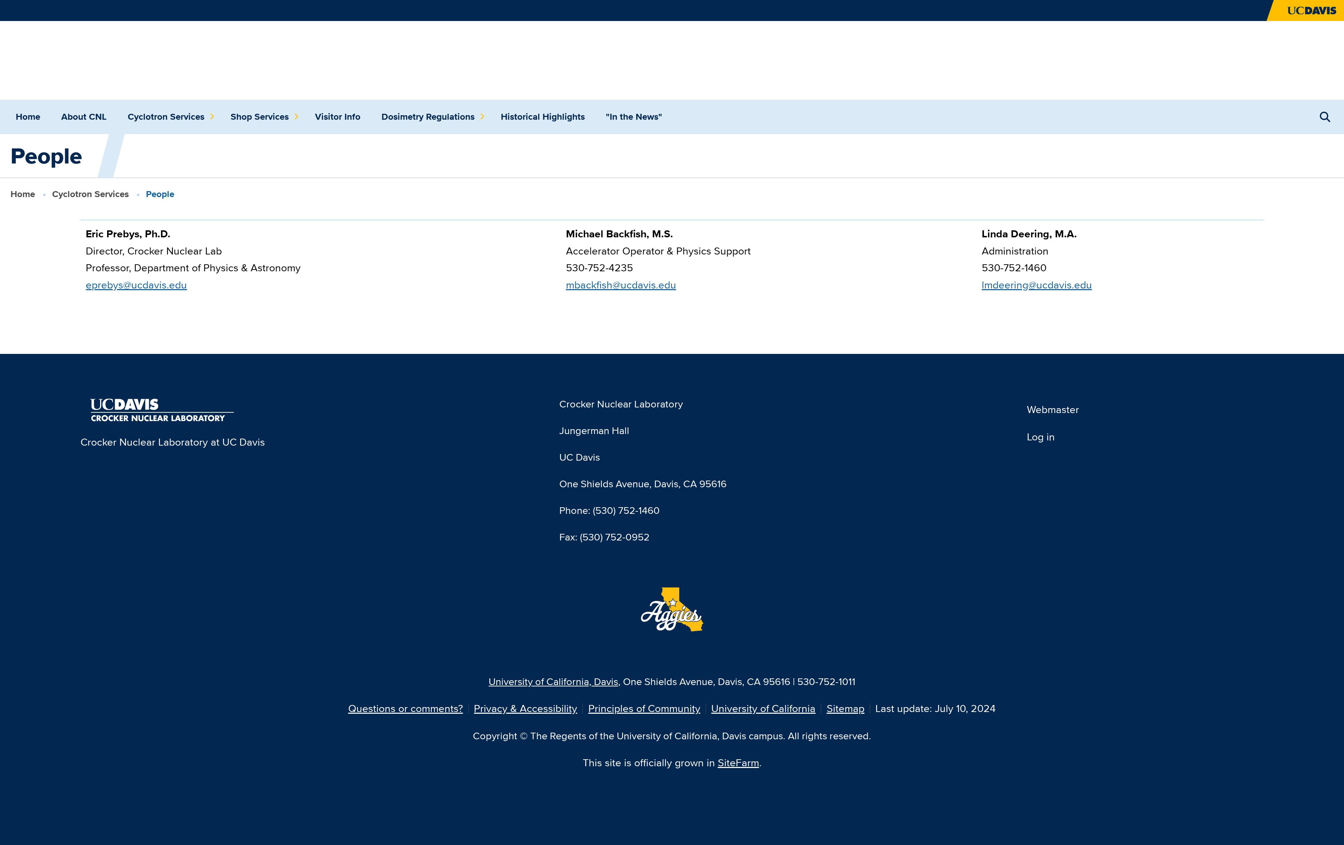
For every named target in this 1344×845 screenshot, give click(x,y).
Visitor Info (337, 116)
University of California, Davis (553, 681)
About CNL (84, 116)
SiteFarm (738, 762)
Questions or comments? (405, 708)
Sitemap (845, 708)
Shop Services (260, 116)
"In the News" (634, 116)
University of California (763, 708)
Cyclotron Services (166, 116)
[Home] (118, 59)
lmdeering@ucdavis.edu (1037, 284)
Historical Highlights (543, 116)
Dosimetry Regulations (428, 116)
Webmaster (1053, 409)
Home (28, 116)
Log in (1041, 436)
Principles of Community (644, 708)
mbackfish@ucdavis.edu (621, 284)
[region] (671, 264)
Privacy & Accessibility (525, 708)
